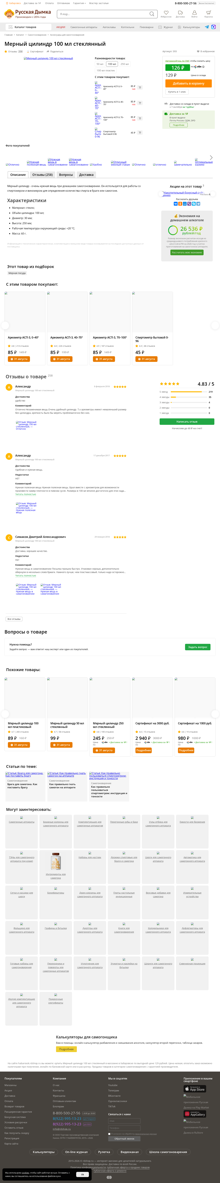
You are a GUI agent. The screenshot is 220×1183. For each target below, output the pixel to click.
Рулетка (104, 1152)
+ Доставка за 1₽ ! (118, 742)
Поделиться (56, 51)
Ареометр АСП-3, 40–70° (113, 103)
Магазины (11, 1085)
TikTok (111, 1106)
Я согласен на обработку (134, 1133)
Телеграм (113, 1090)
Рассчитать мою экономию (187, 252)
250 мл (125, 64)
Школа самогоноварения (168, 1152)
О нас (56, 1085)
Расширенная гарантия (18, 1111)
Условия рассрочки (16, 1122)
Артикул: (170, 51)
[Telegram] (198, 204)
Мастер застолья (99, 3)
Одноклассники (117, 1101)
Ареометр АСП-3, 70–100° (113, 118)
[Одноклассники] (180, 204)
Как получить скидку (17, 1133)
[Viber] (189, 204)
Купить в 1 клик (177, 91)
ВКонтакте (114, 1095)
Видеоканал (130, 1152)
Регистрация (12, 1138)
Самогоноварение (37, 34)
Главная (9, 34)
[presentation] (8, 157)
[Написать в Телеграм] (207, 27)
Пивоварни (146, 27)
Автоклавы (109, 27)
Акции (60, 27)
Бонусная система (15, 1117)
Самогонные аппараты (84, 27)
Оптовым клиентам (64, 1101)
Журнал (168, 27)
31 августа (20, 359)
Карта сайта (11, 1143)
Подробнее (178, 125)
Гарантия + (79, 3)
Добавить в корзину (188, 83)
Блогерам (58, 1106)
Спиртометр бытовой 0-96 (110, 132)
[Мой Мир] (185, 204)
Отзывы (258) (42, 175)
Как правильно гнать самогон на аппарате (62, 785)
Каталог (20, 34)
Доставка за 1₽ (32, 3)
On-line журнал (76, 1152)
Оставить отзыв (14, 1127)
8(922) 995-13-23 (67, 1118)
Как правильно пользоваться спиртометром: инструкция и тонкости (109, 791)
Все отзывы (14, 618)
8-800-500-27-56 (185, 3)
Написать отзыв (187, 421)
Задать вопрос (197, 647)
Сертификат (36, 51)
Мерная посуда (17, 273)
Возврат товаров (14, 1106)
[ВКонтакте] (176, 204)
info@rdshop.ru (62, 1129)
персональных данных (146, 1133)
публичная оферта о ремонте (110, 1170)
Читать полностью (25, 494)
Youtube (112, 1085)
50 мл (100, 64)
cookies (25, 1172)
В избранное (208, 51)
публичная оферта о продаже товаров (128, 1167)
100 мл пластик (106, 70)
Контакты (58, 1090)
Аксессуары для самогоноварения (67, 34)
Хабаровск (15, 3)
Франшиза (59, 1095)
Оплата (49, 3)
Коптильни (127, 27)
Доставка (10, 1095)
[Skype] (194, 204)
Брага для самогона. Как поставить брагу (22, 785)
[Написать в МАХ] (213, 27)
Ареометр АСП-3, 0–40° (113, 87)
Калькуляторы (191, 27)
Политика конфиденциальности (88, 1167)
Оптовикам (63, 3)
